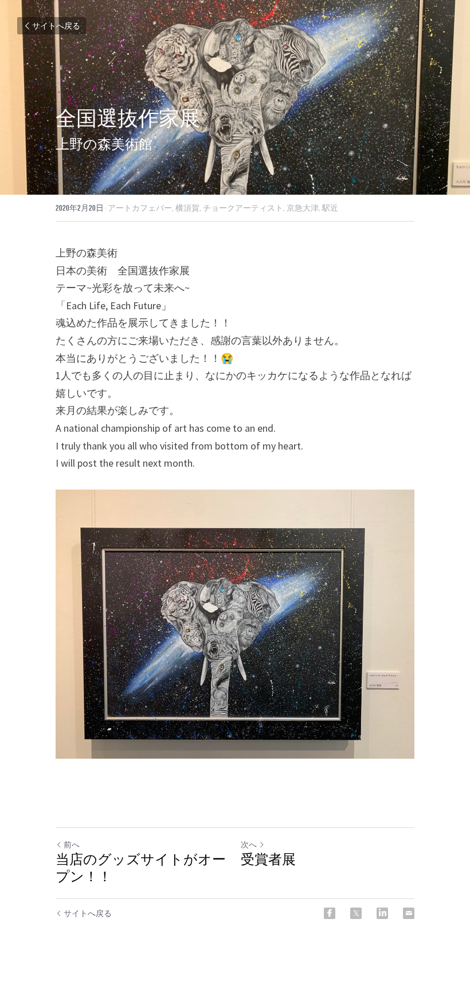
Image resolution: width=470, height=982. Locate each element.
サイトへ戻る (56, 26)
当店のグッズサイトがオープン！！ (141, 868)
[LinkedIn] (382, 913)
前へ (72, 844)
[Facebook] (329, 913)
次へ (249, 844)
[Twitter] (356, 913)
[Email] (408, 913)
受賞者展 (268, 859)
